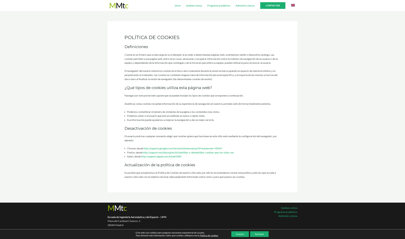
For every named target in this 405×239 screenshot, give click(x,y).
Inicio (178, 5)
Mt (118, 5)
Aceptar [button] (240, 234)
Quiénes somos (194, 5)
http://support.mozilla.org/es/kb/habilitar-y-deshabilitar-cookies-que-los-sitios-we (188, 152)
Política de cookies (209, 235)
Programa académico (219, 5)
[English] (293, 5)
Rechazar (259, 234)
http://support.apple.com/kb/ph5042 (161, 156)
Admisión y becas (245, 5)
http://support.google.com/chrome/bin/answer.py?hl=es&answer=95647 (183, 148)
